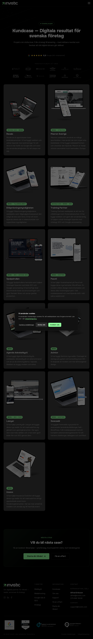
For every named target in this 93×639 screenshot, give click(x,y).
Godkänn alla (54, 325)
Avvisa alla (41, 325)
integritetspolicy (31, 319)
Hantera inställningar (26, 325)
